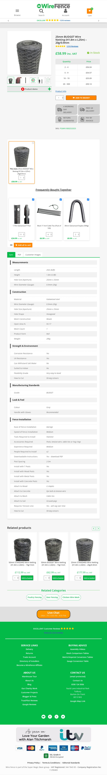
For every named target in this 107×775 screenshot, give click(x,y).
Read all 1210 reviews (53, 632)
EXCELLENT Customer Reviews (47, 628)
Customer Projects (29, 692)
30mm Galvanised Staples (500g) (77, 226)
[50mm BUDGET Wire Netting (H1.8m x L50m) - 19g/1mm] (53, 547)
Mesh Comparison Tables (77, 653)
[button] (18, 80)
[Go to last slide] (11, 80)
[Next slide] (48, 80)
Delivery (29, 649)
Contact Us (78, 680)
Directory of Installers (29, 661)
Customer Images (33, 254)
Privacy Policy (33, 762)
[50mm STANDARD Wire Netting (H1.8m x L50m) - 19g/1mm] (22, 547)
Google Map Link (77, 701)
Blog (29, 684)
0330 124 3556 (77, 684)
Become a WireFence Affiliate (29, 665)
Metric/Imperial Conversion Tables (77, 657)
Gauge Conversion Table (77, 661)
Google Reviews (29, 704)
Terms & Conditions (51, 762)
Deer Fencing (52, 597)
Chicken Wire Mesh (71, 597)
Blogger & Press (29, 696)
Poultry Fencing (35, 597)
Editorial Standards (71, 762)
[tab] (11, 255)
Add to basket (83, 98)
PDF (19, 254)
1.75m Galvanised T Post (22, 226)
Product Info (60, 91)
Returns (29, 653)
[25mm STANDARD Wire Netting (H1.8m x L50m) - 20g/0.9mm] (84, 547)
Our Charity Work (29, 688)
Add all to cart (24, 245)
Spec (11, 254)
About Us (29, 680)
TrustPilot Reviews (29, 700)
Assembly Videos (77, 649)
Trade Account (29, 657)
